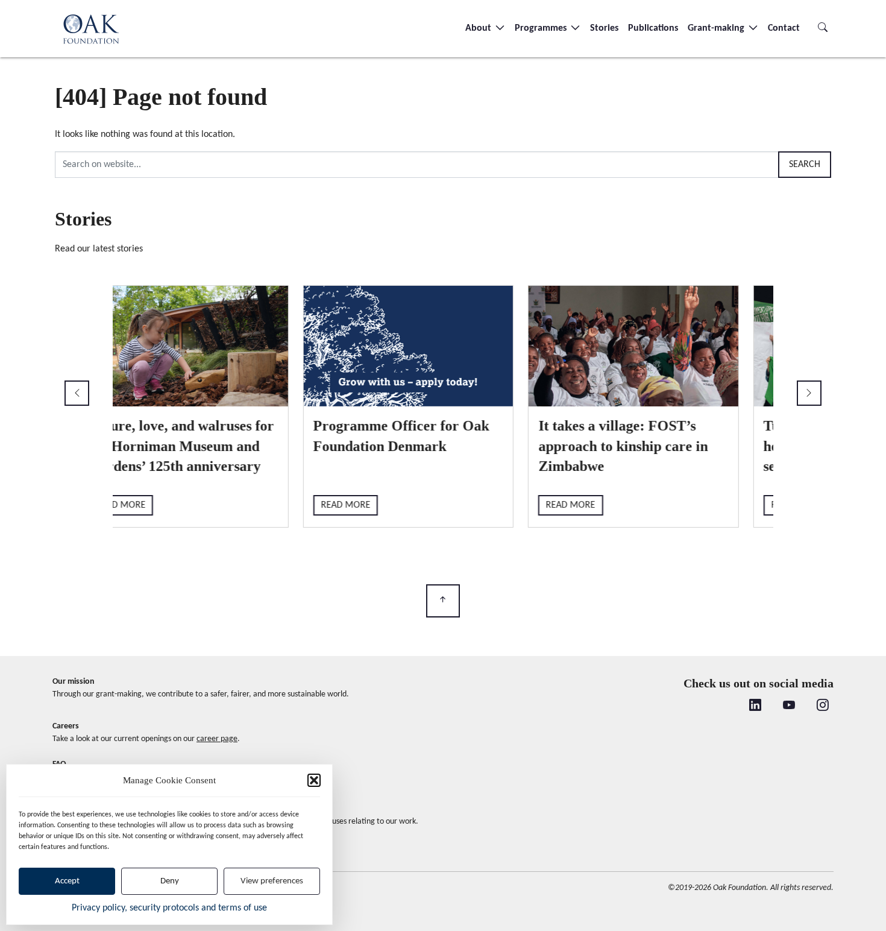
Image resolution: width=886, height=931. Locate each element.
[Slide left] (76, 393)
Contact (784, 28)
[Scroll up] (443, 600)
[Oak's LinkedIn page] (755, 707)
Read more (155, 505)
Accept (67, 881)
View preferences (271, 881)
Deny (169, 881)
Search (804, 164)
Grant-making (717, 28)
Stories (604, 28)
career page (216, 738)
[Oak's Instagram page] (822, 707)
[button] (314, 780)
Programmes (542, 28)
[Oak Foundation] (91, 29)
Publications (653, 28)
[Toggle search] (822, 28)
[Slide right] (809, 393)
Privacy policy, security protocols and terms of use (169, 908)
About (479, 28)
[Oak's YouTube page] (789, 707)
